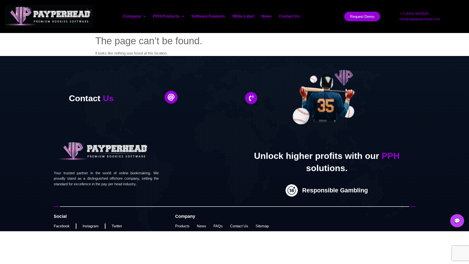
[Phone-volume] (251, 98)
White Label (243, 16)
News (266, 16)
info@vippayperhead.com (419, 19)
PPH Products (166, 16)
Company (132, 16)
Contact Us (289, 16)
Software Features (208, 16)
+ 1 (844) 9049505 (413, 13)
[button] (134, 16)
